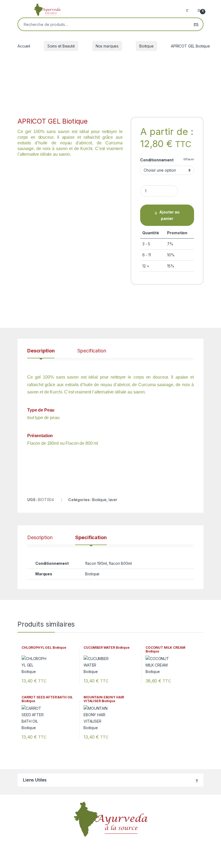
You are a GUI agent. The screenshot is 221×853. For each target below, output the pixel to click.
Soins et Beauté (61, 46)
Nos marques (107, 46)
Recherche (196, 24)
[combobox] (103, 24)
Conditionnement (157, 160)
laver (113, 499)
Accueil (24, 46)
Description (40, 351)
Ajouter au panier (169, 215)
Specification (91, 351)
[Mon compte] (189, 9)
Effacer (189, 159)
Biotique (146, 46)
